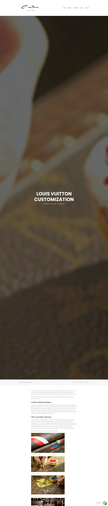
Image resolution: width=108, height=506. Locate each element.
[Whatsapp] (104, 502)
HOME (64, 7)
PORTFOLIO (76, 7)
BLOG (82, 7)
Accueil (73, 382)
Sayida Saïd (62, 203)
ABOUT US (70, 7)
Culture (54, 203)
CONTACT (87, 7)
